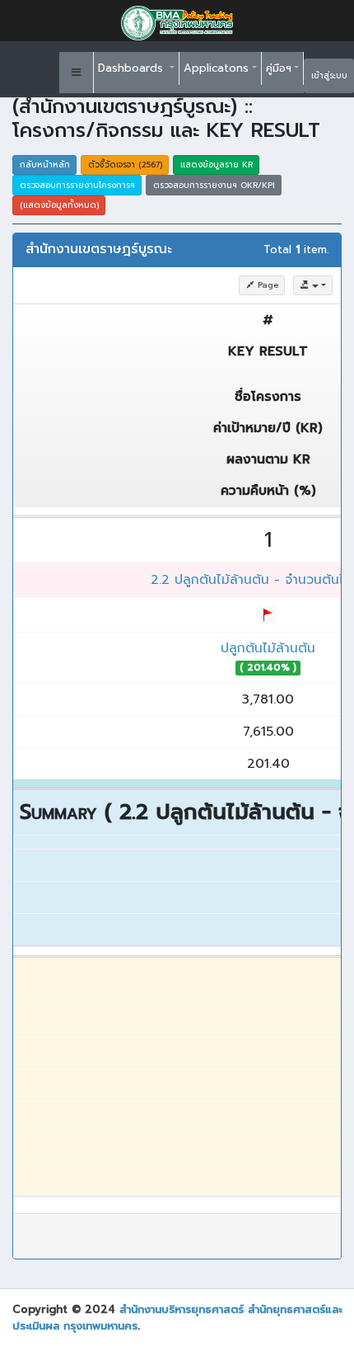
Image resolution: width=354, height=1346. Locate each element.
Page (266, 285)
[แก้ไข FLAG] (268, 614)
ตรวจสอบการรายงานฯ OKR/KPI (214, 185)
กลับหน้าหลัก (45, 164)
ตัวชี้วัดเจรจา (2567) (125, 164)
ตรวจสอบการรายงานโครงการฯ (77, 185)
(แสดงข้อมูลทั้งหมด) (59, 205)
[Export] (313, 285)
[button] (76, 72)
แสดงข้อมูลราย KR (216, 164)
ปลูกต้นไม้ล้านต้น (268, 648)
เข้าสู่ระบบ (329, 75)
